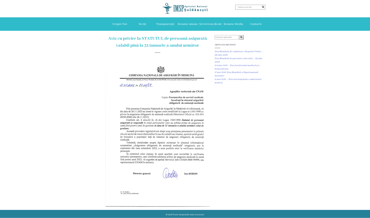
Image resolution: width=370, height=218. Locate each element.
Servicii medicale (210, 24)
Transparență (165, 24)
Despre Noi (119, 24)
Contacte (256, 24)
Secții (142, 24)
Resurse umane (188, 24)
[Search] (263, 7)
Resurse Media (233, 24)
